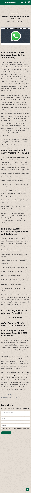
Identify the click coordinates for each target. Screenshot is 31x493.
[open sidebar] (2, 2)
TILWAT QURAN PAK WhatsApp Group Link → (12, 397)
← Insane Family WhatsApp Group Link (10, 395)
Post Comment (6, 433)
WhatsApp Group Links (15, 13)
